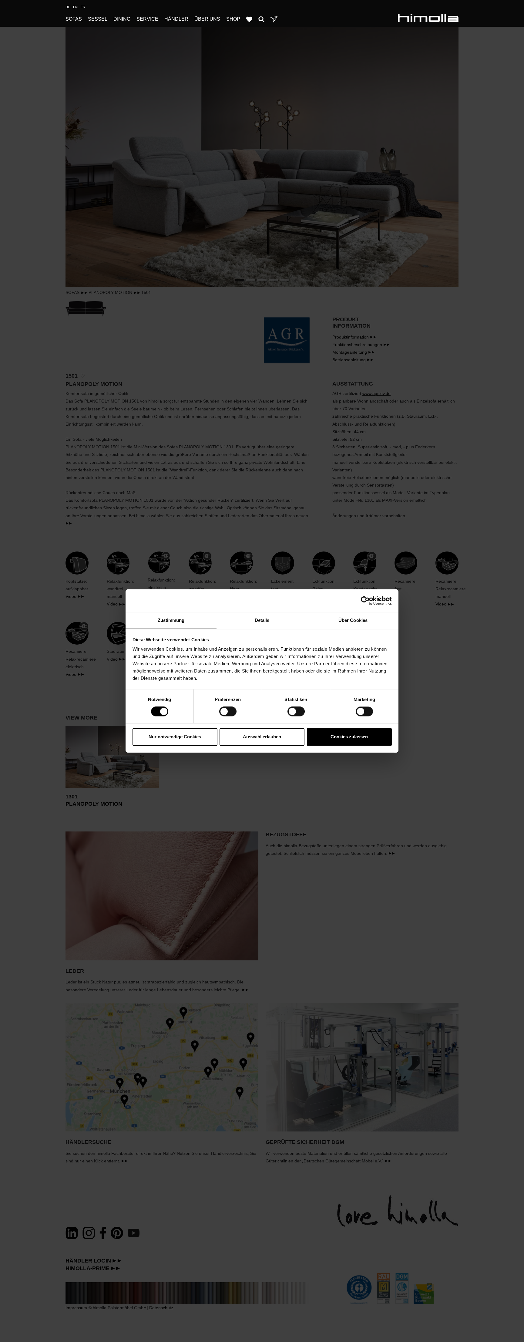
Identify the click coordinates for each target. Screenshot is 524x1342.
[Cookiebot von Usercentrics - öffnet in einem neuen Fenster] (365, 600)
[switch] (228, 712)
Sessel (97, 19)
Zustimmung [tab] (171, 620)
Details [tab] (262, 620)
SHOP (233, 19)
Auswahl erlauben (262, 736)
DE (68, 7)
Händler (176, 19)
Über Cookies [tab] (353, 620)
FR (83, 7)
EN (75, 7)
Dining (121, 19)
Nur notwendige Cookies (175, 736)
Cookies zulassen (349, 736)
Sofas (74, 19)
